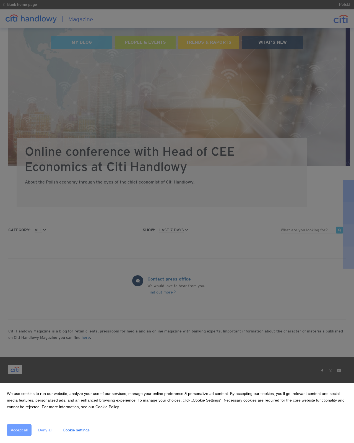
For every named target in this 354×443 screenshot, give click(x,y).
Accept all (19, 430)
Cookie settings (76, 430)
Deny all (45, 430)
